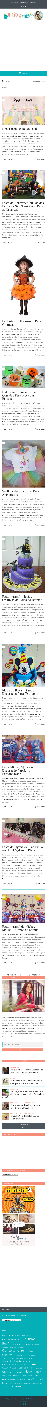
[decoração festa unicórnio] (23, 110)
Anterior (11, 975)
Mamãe (13, 1078)
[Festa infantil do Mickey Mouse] (23, 908)
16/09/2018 (41, 724)
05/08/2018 (41, 883)
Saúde (31, 1379)
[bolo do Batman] (23, 564)
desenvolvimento (8, 1358)
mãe (38, 1371)
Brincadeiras (35, 1344)
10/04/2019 (41, 159)
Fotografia (5, 1368)
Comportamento (13, 1350)
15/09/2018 (41, 807)
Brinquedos (5, 1347)
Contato (33, 2)
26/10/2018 (41, 355)
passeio (36, 1375)
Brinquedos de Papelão (17, 1347)
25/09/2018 (41, 525)
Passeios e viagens (8, 1379)
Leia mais (8, 159)
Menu (25, 73)
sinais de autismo (16, 1383)
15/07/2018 (41, 963)
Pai (24, 1375)
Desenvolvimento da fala (24, 1358)
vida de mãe (16, 1386)
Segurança (14, 1089)
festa (34, 1365)
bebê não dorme (18, 1344)
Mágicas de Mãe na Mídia (19, 2)
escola (20, 1365)
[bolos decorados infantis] (23, 665)
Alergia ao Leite (14, 1335)
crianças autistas (20, 1355)
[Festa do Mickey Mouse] (23, 749)
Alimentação (26, 1335)
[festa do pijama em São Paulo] (23, 830)
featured (27, 1365)
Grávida (6, 1371)
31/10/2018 (41, 242)
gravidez (39, 1368)
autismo (30, 1339)
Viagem (27, 1383)
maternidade (23, 1371)
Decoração (31, 1355)
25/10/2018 (41, 429)
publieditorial (21, 1379)
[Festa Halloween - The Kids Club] (23, 184)
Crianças (7, 1354)
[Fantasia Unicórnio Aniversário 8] (23, 464)
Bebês (28, 1344)
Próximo (36, 975)
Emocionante (9, 1364)
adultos (4, 1335)
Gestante (13, 1368)
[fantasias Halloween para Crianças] (23, 286)
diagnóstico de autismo (13, 1361)
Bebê (5, 1343)
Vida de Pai (14, 1067)
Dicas (28, 1361)
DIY (33, 1361)
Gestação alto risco (26, 1368)
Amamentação (9, 1339)
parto (30, 1375)
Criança (30, 1351)
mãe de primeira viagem (11, 1375)
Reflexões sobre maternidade (22, 1102)
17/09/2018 (41, 633)
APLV (20, 1339)
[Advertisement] (23, 45)
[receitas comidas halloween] (23, 377)
